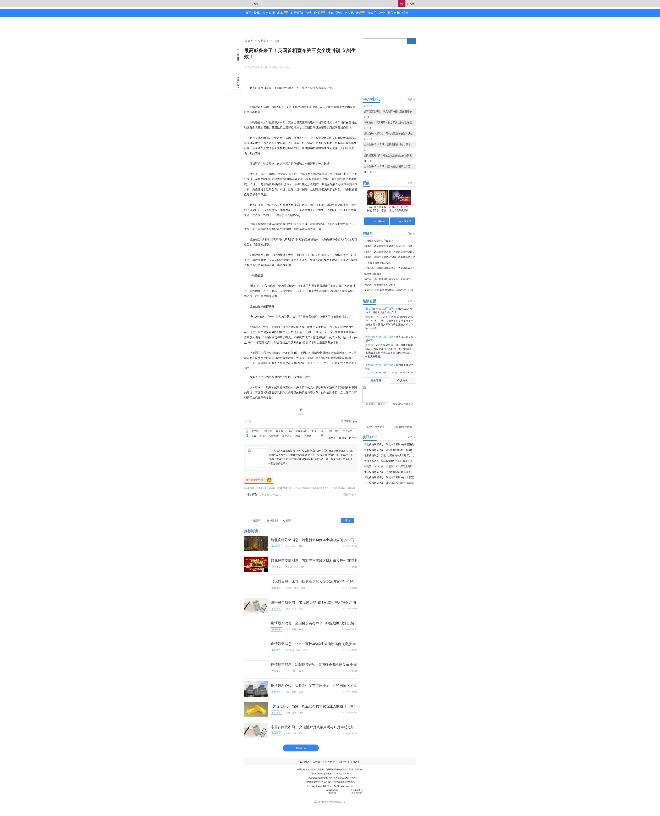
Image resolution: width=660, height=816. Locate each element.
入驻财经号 (379, 221)
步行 (288, 629)
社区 (294, 629)
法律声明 (342, 762)
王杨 (289, 431)
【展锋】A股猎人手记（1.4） (380, 240)
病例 (301, 546)
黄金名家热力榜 (254, 480)
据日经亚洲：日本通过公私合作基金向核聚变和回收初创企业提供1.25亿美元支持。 (408, 155)
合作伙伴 (330, 762)
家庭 (301, 733)
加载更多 (300, 747)
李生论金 (287, 436)
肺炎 (294, 546)
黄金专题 (375, 380)
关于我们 (317, 762)
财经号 (368, 233)
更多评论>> (349, 494)
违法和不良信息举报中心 (356, 791)
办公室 (289, 567)
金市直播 (268, 13)
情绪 (303, 588)
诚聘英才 (305, 762)
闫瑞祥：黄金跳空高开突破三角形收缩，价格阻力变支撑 (394, 246)
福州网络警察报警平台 (332, 791)
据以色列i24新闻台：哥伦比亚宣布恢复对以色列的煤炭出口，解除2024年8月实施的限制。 (411, 133)
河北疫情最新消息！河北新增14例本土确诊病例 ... (391, 450)
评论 (347, 520)
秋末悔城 (273, 436)
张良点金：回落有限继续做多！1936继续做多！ (389, 268)
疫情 (301, 692)
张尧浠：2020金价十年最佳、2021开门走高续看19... (391, 466)
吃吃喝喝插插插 (372, 273)
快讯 (257, 13)
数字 (296, 588)
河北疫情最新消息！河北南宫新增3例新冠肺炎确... (391, 444)
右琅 (297, 436)
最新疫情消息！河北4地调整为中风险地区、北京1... (391, 455)
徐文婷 (255, 431)
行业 (382, 13)
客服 (412, 3)
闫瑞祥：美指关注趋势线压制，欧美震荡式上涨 (389, 257)
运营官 (289, 588)
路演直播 (369, 301)
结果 (305, 650)
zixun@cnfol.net (342, 773)
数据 (317, 13)
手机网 (255, 3)
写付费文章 (405, 221)
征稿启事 (355, 762)
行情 (308, 13)
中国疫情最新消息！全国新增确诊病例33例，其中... (391, 472)
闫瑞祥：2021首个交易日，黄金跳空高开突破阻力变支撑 (394, 251)
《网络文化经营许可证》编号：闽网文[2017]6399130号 (330, 782)
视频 (339, 13)
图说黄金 (402, 380)
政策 (301, 608)
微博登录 (272, 520)
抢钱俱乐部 (301, 431)
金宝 (337, 431)
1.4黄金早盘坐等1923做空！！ (380, 262)
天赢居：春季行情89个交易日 (380, 284)
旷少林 (352, 438)
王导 (253, 436)
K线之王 (331, 438)
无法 (294, 712)
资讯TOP (370, 437)
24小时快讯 (371, 99)
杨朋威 (342, 438)
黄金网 (249, 40)
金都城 (307, 436)
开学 (298, 650)
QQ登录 (287, 520)
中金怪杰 (347, 431)
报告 (301, 712)
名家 (280, 13)
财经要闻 (297, 13)
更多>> (411, 99)
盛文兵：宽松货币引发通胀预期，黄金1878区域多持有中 (394, 279)
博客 (330, 13)
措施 (288, 712)
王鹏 (329, 431)
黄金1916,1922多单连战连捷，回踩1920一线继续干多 (392, 290)
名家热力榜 (352, 13)
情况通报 (290, 650)
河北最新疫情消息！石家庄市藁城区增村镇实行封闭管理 (314, 561)
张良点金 (267, 431)
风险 (288, 546)
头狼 (313, 431)
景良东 (279, 431)
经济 (288, 608)
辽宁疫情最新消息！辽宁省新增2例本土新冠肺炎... (391, 483)
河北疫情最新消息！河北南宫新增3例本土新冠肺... (391, 477)
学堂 (405, 13)
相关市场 (394, 13)
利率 (294, 608)
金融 (294, 733)
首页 (248, 13)
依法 (296, 567)
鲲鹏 (294, 692)
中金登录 (256, 520)
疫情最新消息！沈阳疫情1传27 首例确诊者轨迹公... (391, 461)
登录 (402, 3)
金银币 (372, 13)
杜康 (262, 436)
